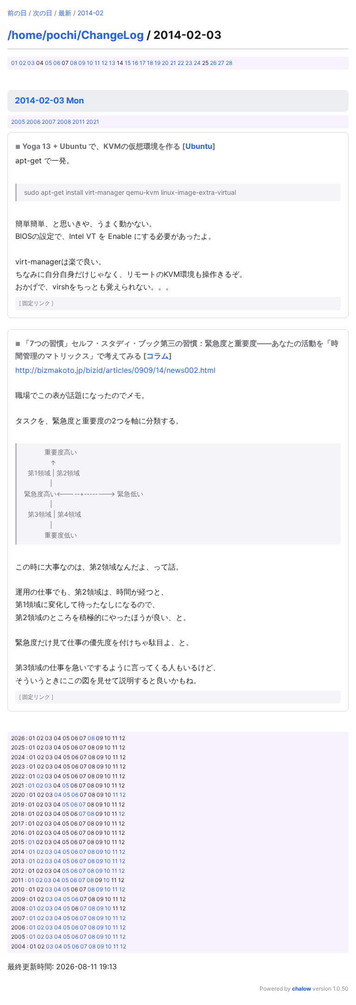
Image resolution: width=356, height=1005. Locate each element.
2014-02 (90, 13)
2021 (92, 121)
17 (143, 62)
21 (173, 62)
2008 (64, 121)
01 (14, 62)
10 (90, 62)
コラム (157, 355)
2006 (33, 121)
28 (229, 62)
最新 (64, 13)
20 (165, 62)
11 (97, 62)
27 (221, 62)
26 (213, 62)
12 (105, 62)
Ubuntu (198, 146)
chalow (301, 988)
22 (181, 62)
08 (73, 62)
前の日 (17, 13)
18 (150, 62)
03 (31, 62)
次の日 (42, 13)
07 (82, 804)
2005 (18, 121)
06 (56, 62)
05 (48, 62)
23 (188, 62)
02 (22, 62)
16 (135, 62)
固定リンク (36, 303)
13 (112, 62)
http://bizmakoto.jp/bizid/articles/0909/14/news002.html (115, 370)
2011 (78, 121)
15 (128, 62)
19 (157, 62)
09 (81, 62)
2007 (49, 121)
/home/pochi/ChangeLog (75, 35)
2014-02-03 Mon (49, 100)
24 (197, 62)
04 (58, 794)
